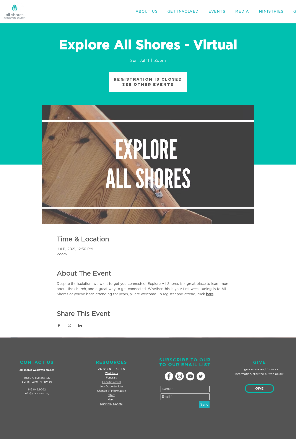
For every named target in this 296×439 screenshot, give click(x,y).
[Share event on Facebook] (59, 325)
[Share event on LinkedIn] (80, 325)
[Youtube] (190, 376)
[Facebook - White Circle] (169, 376)
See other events (148, 84)
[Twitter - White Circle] (201, 376)
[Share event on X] (69, 325)
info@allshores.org (36, 393)
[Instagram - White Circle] (179, 376)
